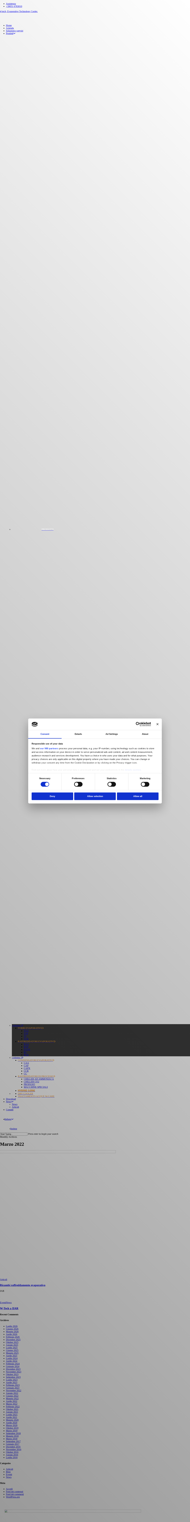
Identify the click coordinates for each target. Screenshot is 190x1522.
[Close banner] (157, 724)
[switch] (78, 784)
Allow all (137, 796)
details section (133, 770)
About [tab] (145, 734)
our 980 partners (49, 748)
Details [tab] (78, 734)
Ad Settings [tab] (112, 734)
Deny (52, 796)
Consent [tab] (45, 734)
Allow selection (95, 796)
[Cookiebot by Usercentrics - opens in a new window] (138, 724)
